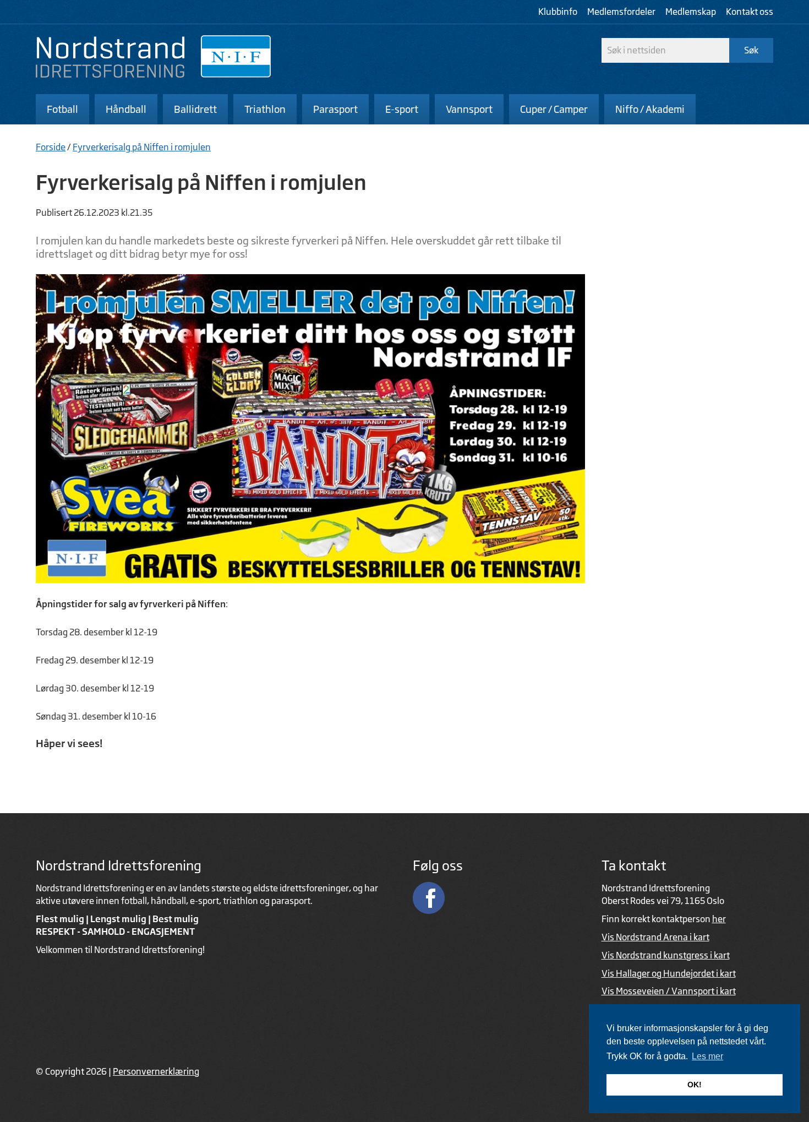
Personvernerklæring (156, 1071)
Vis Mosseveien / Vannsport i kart (669, 990)
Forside (50, 146)
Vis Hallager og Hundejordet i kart (669, 973)
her (719, 918)
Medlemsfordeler (621, 11)
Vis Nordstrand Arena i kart (655, 937)
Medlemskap (690, 11)
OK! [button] (694, 1084)
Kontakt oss (749, 11)
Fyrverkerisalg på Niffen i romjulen (142, 146)
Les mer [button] (707, 1056)
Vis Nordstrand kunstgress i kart (666, 955)
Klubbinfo (557, 11)
